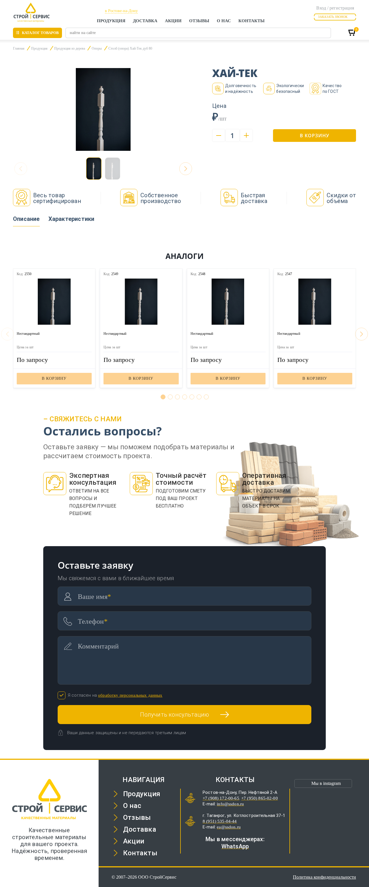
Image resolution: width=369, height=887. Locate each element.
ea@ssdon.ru (229, 827)
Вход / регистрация (335, 7)
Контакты (251, 20)
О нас (224, 20)
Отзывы (199, 20)
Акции (173, 20)
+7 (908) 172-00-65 (221, 798)
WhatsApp (235, 846)
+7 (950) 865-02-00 (259, 798)
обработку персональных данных (130, 695)
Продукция (111, 20)
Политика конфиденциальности (324, 877)
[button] (185, 168)
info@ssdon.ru (230, 804)
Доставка (145, 20)
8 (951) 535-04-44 (220, 821)
